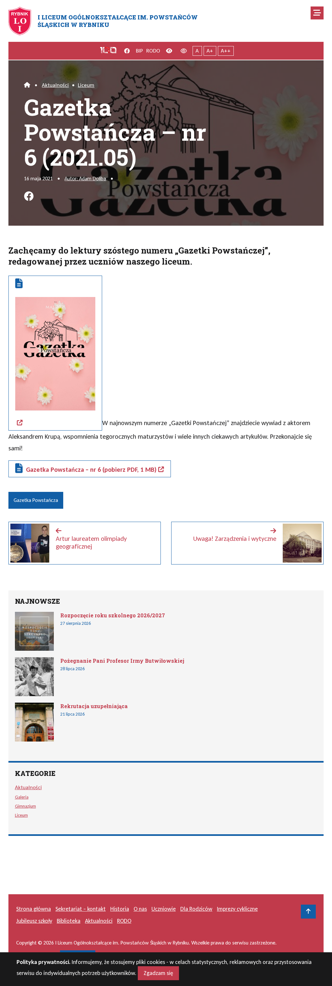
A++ (226, 50)
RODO (153, 50)
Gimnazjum (25, 806)
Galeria (22, 797)
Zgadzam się (158, 973)
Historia (119, 908)
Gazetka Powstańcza (36, 500)
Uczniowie (163, 908)
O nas (140, 908)
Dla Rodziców (196, 908)
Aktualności (55, 85)
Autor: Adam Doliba (85, 178)
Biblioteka (68, 920)
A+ (210, 50)
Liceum (86, 85)
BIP (139, 50)
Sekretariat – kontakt (80, 908)
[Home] (27, 85)
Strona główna (33, 908)
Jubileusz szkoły (34, 920)
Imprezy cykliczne (237, 908)
